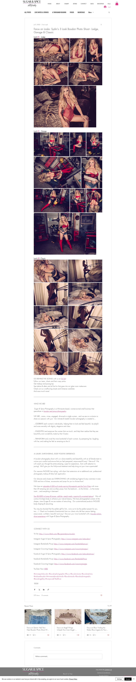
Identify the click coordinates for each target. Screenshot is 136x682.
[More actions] (101, 24)
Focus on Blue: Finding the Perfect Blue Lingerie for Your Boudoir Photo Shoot (96, 629)
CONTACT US (108, 670)
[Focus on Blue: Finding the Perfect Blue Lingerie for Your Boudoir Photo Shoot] (98, 616)
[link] (116, 3)
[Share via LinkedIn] (44, 589)
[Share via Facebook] (35, 589)
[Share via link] (48, 589)
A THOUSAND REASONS (59, 12)
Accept (128, 679)
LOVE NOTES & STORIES (42, 12)
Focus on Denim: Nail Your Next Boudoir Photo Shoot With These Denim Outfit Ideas (38, 629)
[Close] (134, 679)
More (90, 12)
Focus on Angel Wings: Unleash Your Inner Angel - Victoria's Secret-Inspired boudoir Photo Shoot (66, 629)
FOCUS (72, 12)
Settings (119, 679)
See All (109, 606)
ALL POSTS (28, 12)
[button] (58, 3)
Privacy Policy (73, 679)
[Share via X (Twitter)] (39, 589)
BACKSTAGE (81, 12)
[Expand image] (51, 50)
